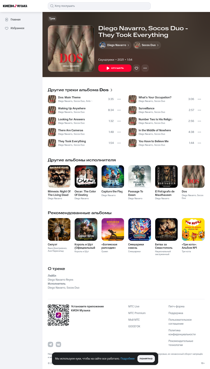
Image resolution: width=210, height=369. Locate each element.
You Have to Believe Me (153, 141)
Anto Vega (91, 101)
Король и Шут (82, 251)
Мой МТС (134, 320)
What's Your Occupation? (155, 98)
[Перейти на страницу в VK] (58, 344)
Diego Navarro (65, 101)
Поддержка (175, 313)
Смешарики (134, 251)
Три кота (186, 251)
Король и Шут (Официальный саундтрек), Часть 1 (85, 246)
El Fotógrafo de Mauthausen (164, 193)
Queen (104, 251)
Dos (184, 191)
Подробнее (128, 359)
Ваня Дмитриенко (57, 248)
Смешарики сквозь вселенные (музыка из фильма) (136, 246)
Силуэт (52, 244)
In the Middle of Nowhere (155, 130)
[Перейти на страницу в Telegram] (50, 344)
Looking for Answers (71, 119)
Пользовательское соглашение (180, 322)
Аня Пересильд (56, 251)
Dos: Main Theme (69, 98)
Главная (15, 20)
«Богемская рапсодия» (109, 246)
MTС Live (133, 307)
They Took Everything (72, 141)
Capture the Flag (112, 191)
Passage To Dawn (135, 193)
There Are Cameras (70, 130)
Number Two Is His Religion (156, 119)
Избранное (17, 28)
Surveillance (146, 108)
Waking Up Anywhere (71, 108)
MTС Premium (137, 313)
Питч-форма (176, 307)
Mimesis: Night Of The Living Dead (59, 193)
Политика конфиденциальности (182, 332)
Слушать (117, 68)
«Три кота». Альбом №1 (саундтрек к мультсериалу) (192, 246)
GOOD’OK (134, 326)
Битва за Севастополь (163, 246)
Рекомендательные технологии (180, 343)
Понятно (146, 358)
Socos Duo (79, 101)
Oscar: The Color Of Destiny (85, 193)
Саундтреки (106, 60)
